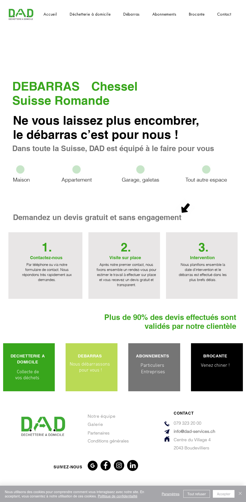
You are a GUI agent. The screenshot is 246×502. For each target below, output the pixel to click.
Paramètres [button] (170, 493)
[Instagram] (119, 465)
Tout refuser (196, 493)
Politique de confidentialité (117, 496)
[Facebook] (105, 465)
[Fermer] (240, 494)
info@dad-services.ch (194, 431)
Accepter (223, 493)
